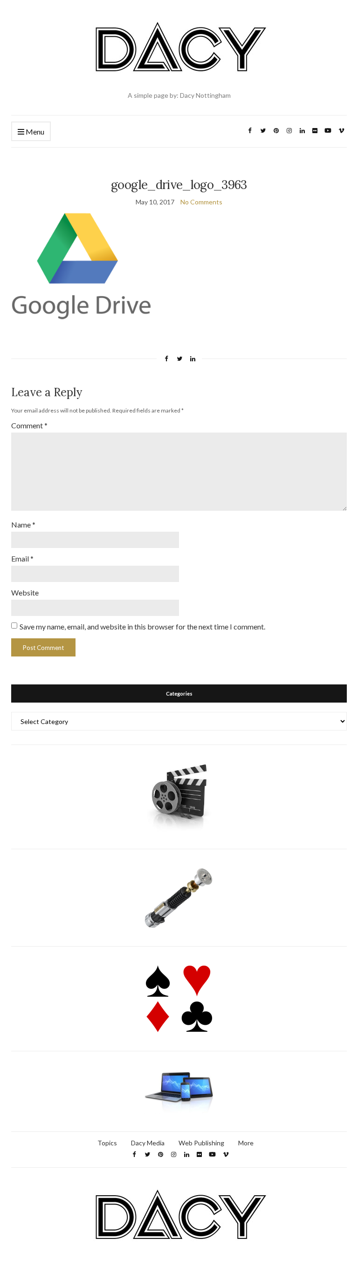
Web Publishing (201, 1143)
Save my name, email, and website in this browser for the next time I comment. (142, 626)
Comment (29, 425)
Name (23, 524)
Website (25, 592)
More (246, 1143)
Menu (34, 131)
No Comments (201, 202)
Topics (107, 1143)
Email (22, 558)
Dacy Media (148, 1143)
